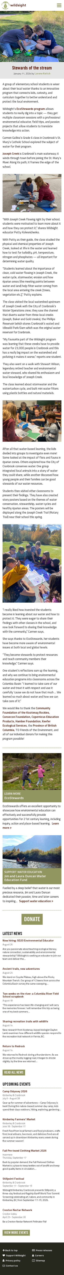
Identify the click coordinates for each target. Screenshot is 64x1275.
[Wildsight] (13, 5)
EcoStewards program (31, 109)
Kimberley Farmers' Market (19, 1119)
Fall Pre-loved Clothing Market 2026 (24, 1150)
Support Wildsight (15, 1255)
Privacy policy (12, 1260)
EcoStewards (14, 797)
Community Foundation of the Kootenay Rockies (26, 710)
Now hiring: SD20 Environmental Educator (28, 940)
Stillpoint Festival (13, 1179)
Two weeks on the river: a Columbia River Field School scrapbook (31, 995)
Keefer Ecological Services (27, 723)
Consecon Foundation (16, 717)
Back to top (11, 1250)
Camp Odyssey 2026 (15, 1091)
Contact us (11, 1265)
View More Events (16, 1232)
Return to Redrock (14, 1046)
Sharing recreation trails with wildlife (25, 1021)
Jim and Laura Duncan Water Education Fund (25, 877)
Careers (39, 1255)
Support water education (35, 901)
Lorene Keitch (42, 73)
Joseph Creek (11, 153)
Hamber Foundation (28, 721)
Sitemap (40, 1260)
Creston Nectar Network (17, 1210)
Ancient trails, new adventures (21, 969)
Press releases (43, 1250)
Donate (32, 919)
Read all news (13, 1072)
